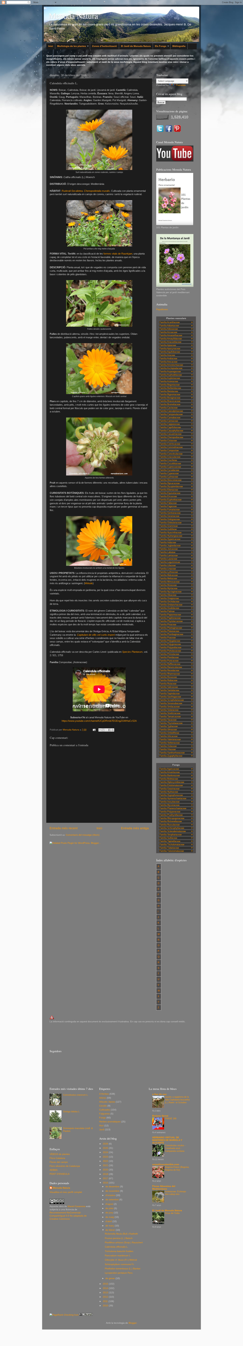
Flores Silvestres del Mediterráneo (163, 1187)
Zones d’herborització (104, 46)
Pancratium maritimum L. (118, 1255)
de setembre (112, 1199)
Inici (50, 46)
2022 (106, 1161)
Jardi (101, 1129)
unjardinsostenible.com (165, 1164)
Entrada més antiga (135, 828)
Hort (101, 1125)
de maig (110, 1217)
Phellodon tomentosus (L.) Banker (123, 1268)
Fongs (102, 1117)
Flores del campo (59, 1162)
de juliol (109, 1208)
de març (110, 1225)
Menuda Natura (73, 15)
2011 (105, 1301)
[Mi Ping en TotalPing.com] (86, 1315)
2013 (106, 1292)
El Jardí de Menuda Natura (136, 46)
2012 (106, 1297)
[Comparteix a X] (106, 730)
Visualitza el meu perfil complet (66, 1192)
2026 (106, 1144)
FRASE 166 (170, 1118)
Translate (181, 85)
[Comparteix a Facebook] (109, 730)
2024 (106, 1152)
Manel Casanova (76, 1206)
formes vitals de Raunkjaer (117, 253)
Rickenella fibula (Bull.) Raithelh (121, 1234)
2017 (106, 1178)
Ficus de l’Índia (172, 1213)
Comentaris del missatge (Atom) (83, 835)
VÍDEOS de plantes (60, 1154)
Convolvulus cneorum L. (75, 1095)
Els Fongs (160, 46)
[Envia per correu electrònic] (100, 730)
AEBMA (54, 1170)
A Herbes (104, 1094)
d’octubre (110, 1195)
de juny (109, 1212)
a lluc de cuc (159, 1094)
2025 (106, 1148)
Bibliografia (178, 46)
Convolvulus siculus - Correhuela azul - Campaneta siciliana (175, 1148)
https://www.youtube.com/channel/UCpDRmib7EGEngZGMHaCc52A (99, 721)
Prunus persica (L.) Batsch (119, 1238)
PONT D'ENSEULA (59, 1174)
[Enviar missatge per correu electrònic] (94, 729)
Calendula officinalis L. (116, 1247)
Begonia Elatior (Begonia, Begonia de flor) (177, 1168)
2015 (106, 1284)
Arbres (102, 1098)
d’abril (108, 1221)
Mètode (89, 583)
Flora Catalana (57, 1158)
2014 (106, 1288)
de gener (110, 1278)
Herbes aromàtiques (110, 1121)
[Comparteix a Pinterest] (112, 730)
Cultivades (104, 1110)
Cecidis (103, 1106)
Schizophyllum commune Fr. (119, 1264)
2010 (106, 1305)
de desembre (112, 1186)
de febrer (110, 1230)
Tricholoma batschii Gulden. (119, 1251)
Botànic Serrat (160, 1116)
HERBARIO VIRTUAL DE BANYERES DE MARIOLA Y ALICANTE (167, 1140)
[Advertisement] (110, 1035)
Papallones (162, 309)
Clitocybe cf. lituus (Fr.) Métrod (121, 1260)
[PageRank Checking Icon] (64, 1315)
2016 (106, 1183)
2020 (106, 1169)
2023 (106, 1157)
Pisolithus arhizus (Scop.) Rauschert (124, 1242)
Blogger (133, 1323)
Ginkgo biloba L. (71, 1111)
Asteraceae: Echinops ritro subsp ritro (175, 1193)
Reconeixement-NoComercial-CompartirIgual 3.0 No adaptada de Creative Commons (68, 1215)
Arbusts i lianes (107, 1102)
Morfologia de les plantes (71, 46)
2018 (106, 1174)
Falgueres (104, 1113)
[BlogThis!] (103, 730)
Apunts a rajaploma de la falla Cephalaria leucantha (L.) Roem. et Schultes (177, 1100)
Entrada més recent (64, 828)
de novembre (112, 1191)
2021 (106, 1165)
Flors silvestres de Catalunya (65, 1166)
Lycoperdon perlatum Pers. (119, 1273)
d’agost (109, 1204)
